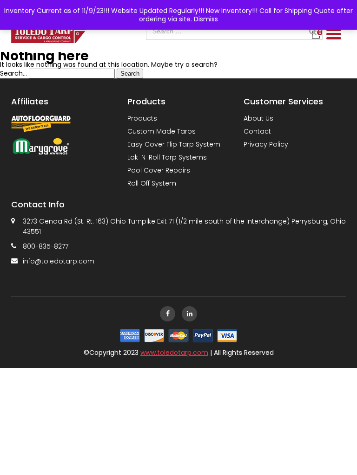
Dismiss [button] (206, 19)
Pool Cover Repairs (158, 170)
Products (142, 118)
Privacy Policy (266, 144)
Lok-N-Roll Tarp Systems (167, 157)
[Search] (313, 31)
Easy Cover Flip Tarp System (173, 144)
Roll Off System (151, 183)
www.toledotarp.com (174, 352)
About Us (258, 118)
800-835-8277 (45, 246)
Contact (257, 131)
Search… (13, 73)
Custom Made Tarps (161, 131)
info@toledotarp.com (58, 261)
